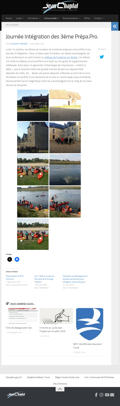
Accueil (9, 18)
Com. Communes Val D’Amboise (99, 377)
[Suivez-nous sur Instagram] (102, 395)
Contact (97, 18)
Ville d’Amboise (60, 383)
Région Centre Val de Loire (67, 377)
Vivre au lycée (50, 18)
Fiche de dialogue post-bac (19, 327)
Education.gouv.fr (14, 377)
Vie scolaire (12, 25)
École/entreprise (70, 18)
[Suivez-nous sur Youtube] (107, 395)
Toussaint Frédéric (19, 44)
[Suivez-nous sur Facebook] (96, 395)
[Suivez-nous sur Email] (112, 395)
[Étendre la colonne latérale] (115, 26)
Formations (33, 18)
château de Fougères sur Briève (61, 57)
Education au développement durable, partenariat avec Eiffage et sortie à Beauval (75, 279)
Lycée (18, 18)
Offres (87, 18)
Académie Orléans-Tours (38, 377)
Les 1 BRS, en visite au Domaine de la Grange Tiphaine (44, 279)
